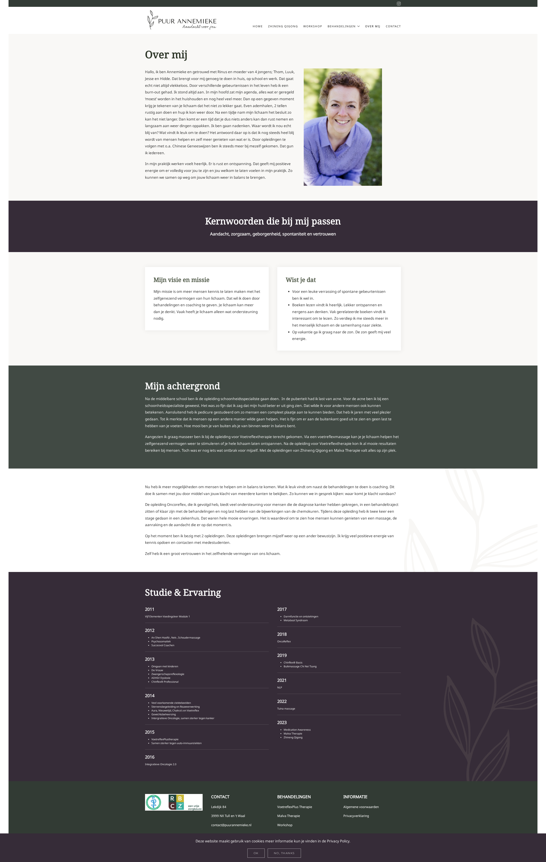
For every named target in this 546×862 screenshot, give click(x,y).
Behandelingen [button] (342, 26)
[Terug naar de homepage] (182, 20)
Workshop (312, 26)
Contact (393, 26)
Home (258, 26)
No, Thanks (284, 853)
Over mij (372, 26)
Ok (256, 853)
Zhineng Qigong (283, 26)
